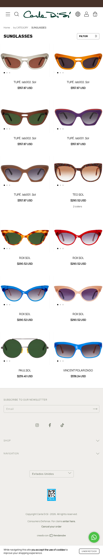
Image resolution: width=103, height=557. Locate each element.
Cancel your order (51, 526)
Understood (89, 551)
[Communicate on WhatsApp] (94, 537)
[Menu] (8, 15)
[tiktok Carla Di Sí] (62, 425)
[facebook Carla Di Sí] (50, 425)
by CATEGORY (20, 27)
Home (7, 27)
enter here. (69, 521)
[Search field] (16, 15)
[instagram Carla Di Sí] (37, 425)
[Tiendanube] (52, 536)
